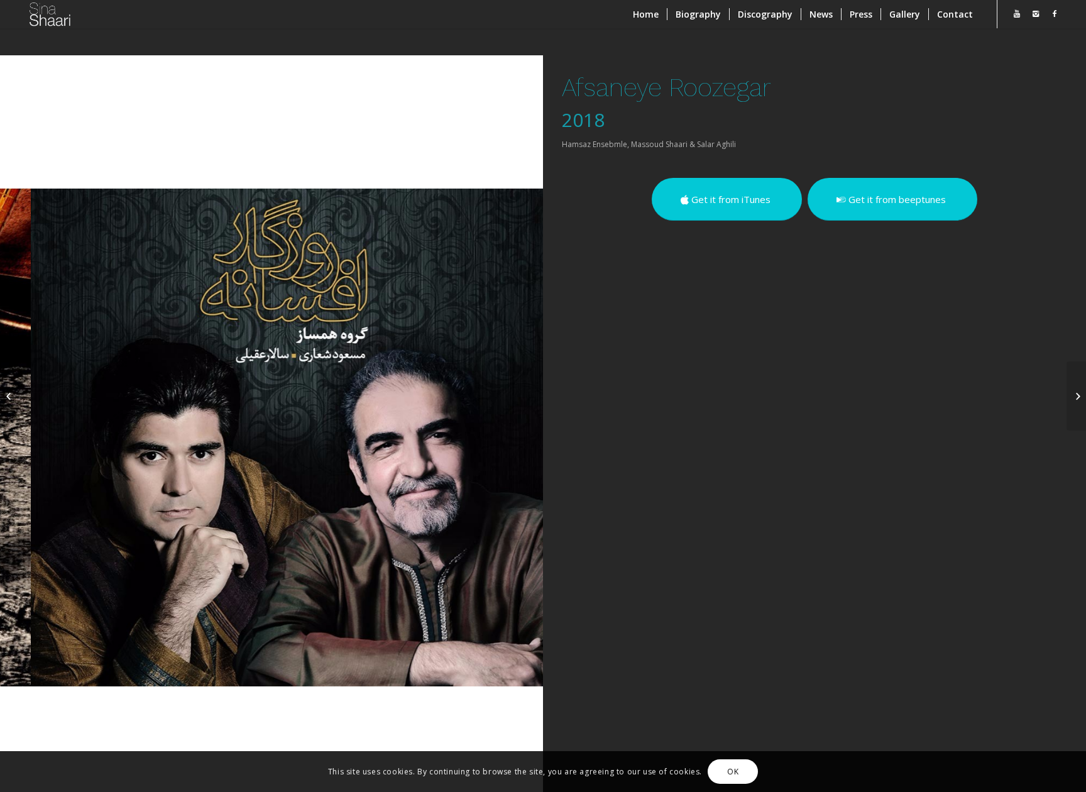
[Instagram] (1035, 13)
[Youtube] (1016, 13)
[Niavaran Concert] (9, 396)
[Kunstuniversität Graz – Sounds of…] (1076, 396)
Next (515, 437)
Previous (28, 437)
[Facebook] (1054, 13)
